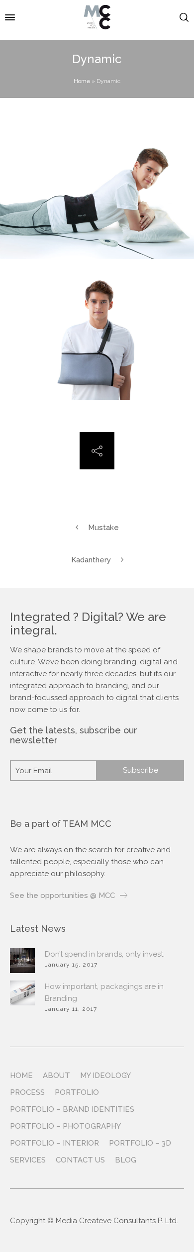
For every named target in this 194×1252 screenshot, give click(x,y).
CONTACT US (80, 1160)
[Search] (184, 17)
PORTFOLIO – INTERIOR (54, 1143)
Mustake (103, 527)
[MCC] (97, 17)
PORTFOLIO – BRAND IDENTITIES (72, 1109)
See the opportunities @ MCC (62, 895)
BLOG (125, 1160)
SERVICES (28, 1160)
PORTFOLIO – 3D (140, 1143)
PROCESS (27, 1092)
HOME (21, 1075)
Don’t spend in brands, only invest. (105, 954)
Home (82, 81)
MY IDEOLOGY (105, 1075)
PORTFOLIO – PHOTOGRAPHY (65, 1126)
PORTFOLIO (77, 1092)
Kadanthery (91, 559)
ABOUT (56, 1075)
